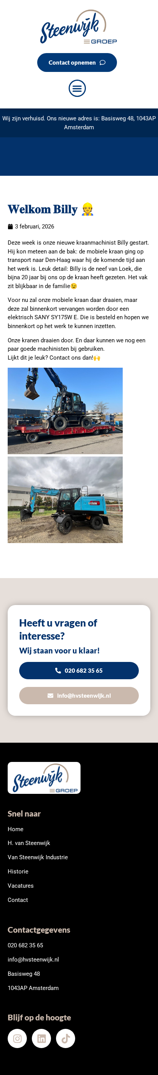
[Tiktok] (65, 1038)
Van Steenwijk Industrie (38, 857)
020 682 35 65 (25, 945)
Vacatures (21, 885)
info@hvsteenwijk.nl (33, 959)
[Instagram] (17, 1038)
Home (15, 829)
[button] (77, 88)
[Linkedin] (41, 1038)
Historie (18, 871)
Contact (18, 900)
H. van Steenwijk (29, 843)
